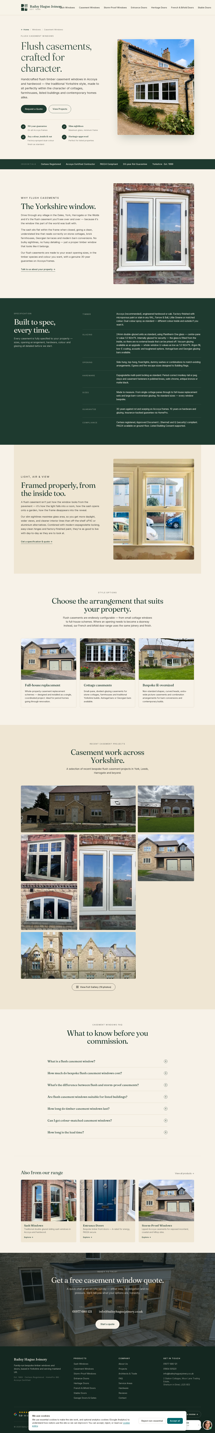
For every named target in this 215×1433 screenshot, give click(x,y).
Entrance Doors (139, 7)
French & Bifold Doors (182, 7)
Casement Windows (89, 7)
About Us (123, 1364)
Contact (122, 1398)
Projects (123, 1369)
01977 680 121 (82, 1311)
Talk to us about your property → (38, 269)
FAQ (121, 1378)
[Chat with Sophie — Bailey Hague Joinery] (207, 1425)
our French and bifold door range (93, 625)
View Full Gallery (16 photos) (95, 987)
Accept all (175, 1421)
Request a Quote (34, 109)
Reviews (123, 1393)
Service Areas (125, 1383)
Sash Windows (67, 7)
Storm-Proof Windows (115, 7)
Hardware (123, 1388)
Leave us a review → (187, 1414)
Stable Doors (204, 7)
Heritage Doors (159, 7)
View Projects (60, 109)
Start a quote (107, 1324)
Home (26, 29)
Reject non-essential (152, 1421)
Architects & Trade (128, 1373)
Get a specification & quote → (36, 541)
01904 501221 (169, 1369)
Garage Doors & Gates (85, 1398)
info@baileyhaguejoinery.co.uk (121, 1311)
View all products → (184, 1173)
